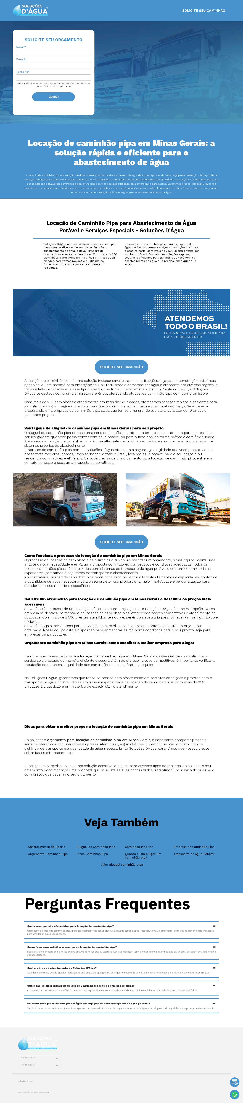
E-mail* (21, 59)
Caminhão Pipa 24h (139, 847)
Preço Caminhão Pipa (92, 854)
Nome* (21, 47)
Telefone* (23, 71)
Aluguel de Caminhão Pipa (95, 847)
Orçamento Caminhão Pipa (48, 854)
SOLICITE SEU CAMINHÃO (203, 11)
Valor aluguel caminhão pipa (122, 864)
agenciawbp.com (41, 1092)
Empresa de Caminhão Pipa (194, 847)
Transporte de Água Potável (194, 854)
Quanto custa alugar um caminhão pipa (143, 855)
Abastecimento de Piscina (46, 847)
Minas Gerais (28, 1057)
